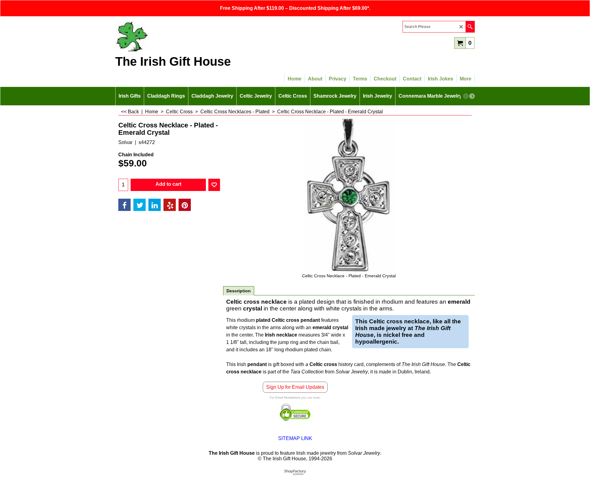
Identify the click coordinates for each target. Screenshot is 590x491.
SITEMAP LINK (295, 438)
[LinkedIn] (154, 205)
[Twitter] (139, 205)
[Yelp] (169, 205)
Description (238, 290)
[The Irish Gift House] (169, 36)
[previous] (466, 96)
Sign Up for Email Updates (295, 387)
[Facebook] (124, 205)
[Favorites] (214, 185)
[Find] (470, 26)
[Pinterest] (185, 205)
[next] (472, 96)
